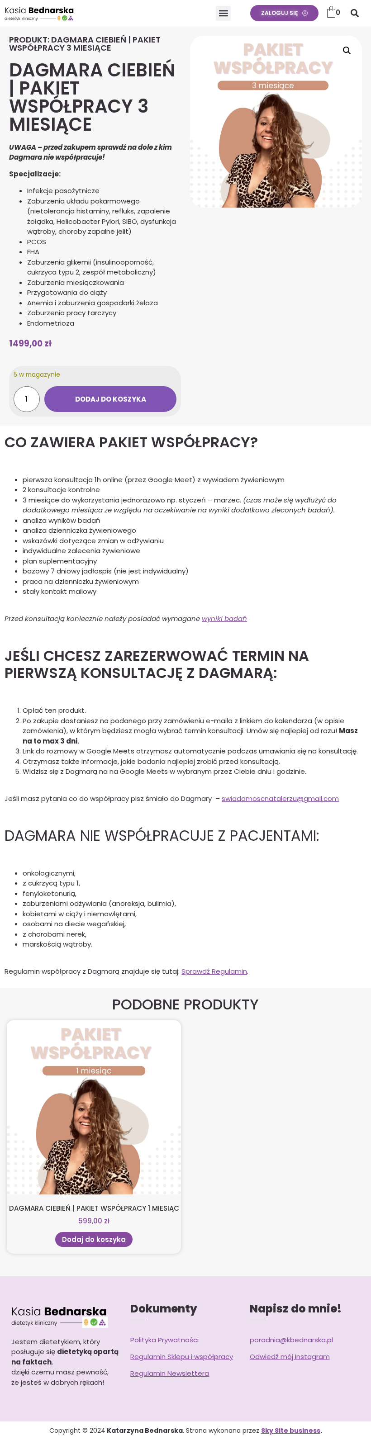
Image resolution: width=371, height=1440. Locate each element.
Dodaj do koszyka (110, 399)
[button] (223, 13)
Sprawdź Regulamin (214, 971)
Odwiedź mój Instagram (290, 1356)
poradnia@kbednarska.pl (291, 1340)
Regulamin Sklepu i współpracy (181, 1356)
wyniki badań (224, 618)
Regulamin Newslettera (169, 1373)
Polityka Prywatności (164, 1340)
